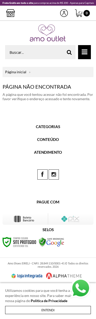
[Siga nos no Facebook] (42, 174)
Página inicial (15, 72)
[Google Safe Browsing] (51, 242)
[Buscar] (69, 52)
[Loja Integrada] (27, 276)
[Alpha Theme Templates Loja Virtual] (64, 276)
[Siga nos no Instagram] (54, 174)
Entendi (48, 310)
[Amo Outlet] (48, 33)
